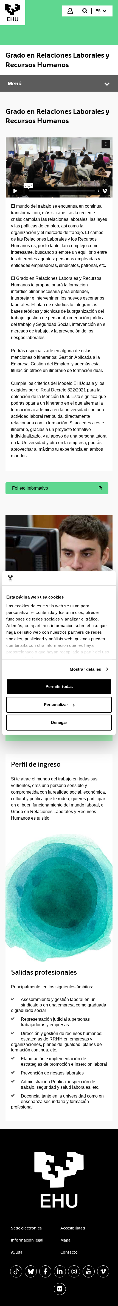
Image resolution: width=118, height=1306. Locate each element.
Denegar (59, 722)
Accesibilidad (72, 1228)
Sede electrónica (26, 1228)
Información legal (27, 1240)
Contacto (69, 1252)
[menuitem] (101, 10)
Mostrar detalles (85, 669)
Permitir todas (59, 686)
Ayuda (17, 1252)
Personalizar (56, 704)
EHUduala (84, 383)
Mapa (65, 1240)
